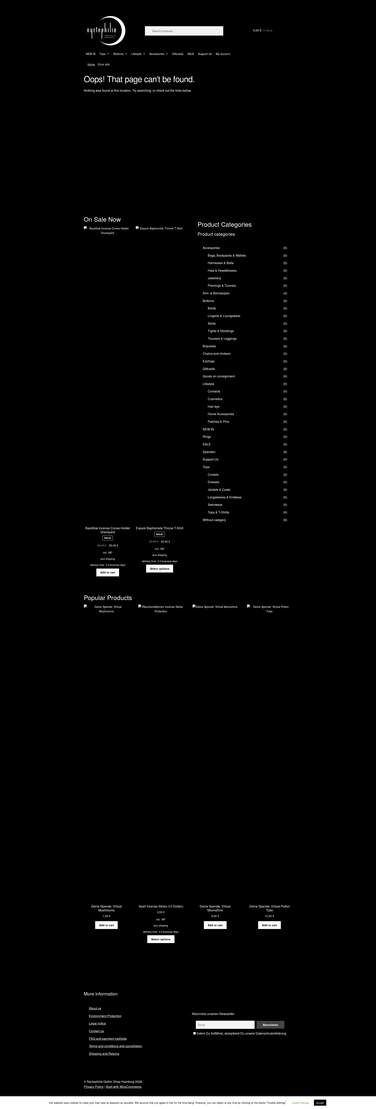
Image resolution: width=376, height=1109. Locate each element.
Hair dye (214, 406)
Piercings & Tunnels (222, 285)
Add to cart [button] (107, 572)
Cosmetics (215, 399)
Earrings (208, 361)
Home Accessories (221, 414)
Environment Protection (105, 1016)
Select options (159, 569)
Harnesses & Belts (221, 263)
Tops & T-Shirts (218, 512)
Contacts (214, 391)
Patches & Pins (218, 421)
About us (95, 1008)
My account (223, 54)
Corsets (213, 474)
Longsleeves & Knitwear (225, 497)
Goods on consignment (219, 376)
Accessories (156, 54)
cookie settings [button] (300, 1103)
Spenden (209, 452)
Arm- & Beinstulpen (216, 293)
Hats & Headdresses (222, 270)
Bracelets (209, 346)
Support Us (205, 54)
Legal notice (97, 1023)
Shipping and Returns (104, 1053)
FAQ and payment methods (108, 1038)
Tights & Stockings (221, 331)
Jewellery (214, 278)
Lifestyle (136, 54)
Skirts (212, 323)
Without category (214, 520)
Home (91, 64)
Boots (212, 308)
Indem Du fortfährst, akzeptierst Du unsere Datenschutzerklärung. (241, 1033)
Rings (207, 436)
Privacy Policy (94, 1086)
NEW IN (91, 54)
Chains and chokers (216, 353)
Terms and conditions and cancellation (115, 1046)
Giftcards (177, 54)
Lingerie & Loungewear (224, 316)
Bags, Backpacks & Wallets (227, 255)
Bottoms (118, 54)
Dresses (213, 482)
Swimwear (215, 504)
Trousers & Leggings (222, 338)
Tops (102, 54)
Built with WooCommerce (123, 1086)
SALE (190, 54)
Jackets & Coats (219, 489)
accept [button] (320, 1103)
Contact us (96, 1031)
